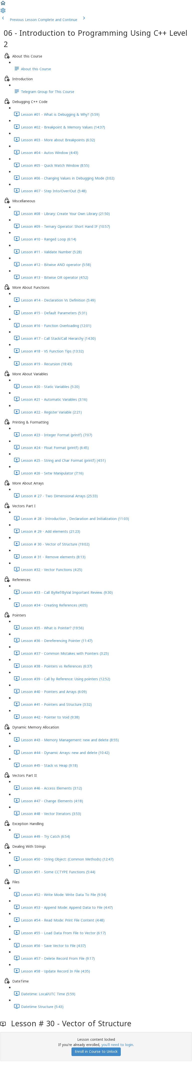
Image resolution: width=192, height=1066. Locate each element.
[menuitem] (3, 12)
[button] (3, 5)
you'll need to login (117, 1045)
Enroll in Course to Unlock (96, 1051)
